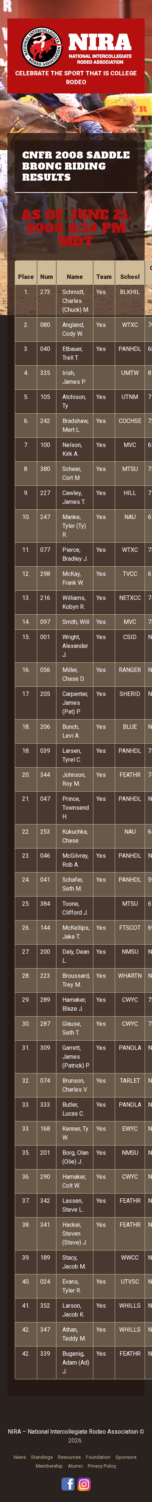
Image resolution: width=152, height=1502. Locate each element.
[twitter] (84, 1483)
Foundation (98, 1457)
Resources (69, 1457)
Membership (49, 1466)
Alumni (75, 1466)
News (20, 1457)
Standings (42, 1457)
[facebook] (68, 1483)
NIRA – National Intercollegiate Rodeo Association (73, 1431)
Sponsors (126, 1457)
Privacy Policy (102, 1466)
